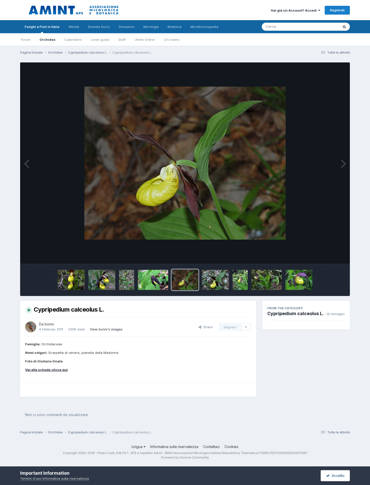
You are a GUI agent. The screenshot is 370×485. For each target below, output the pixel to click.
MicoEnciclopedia (204, 27)
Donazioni (126, 27)
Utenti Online (145, 40)
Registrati (337, 10)
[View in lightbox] (185, 163)
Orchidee (47, 40)
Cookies (231, 446)
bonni (49, 324)
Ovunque (325, 26)
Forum (25, 40)
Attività (73, 27)
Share (207, 327)
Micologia (151, 27)
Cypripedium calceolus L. (295, 313)
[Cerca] (344, 27)
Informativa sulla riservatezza (174, 446)
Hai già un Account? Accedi (294, 10)
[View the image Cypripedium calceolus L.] (71, 280)
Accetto (337, 475)
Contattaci (211, 446)
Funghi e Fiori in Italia (42, 27)
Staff (122, 40)
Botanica (174, 27)
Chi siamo (171, 40)
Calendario (73, 40)
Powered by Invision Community (185, 457)
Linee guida (100, 40)
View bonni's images (106, 329)
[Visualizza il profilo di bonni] (30, 326)
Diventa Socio (99, 27)
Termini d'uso (31, 478)
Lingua (137, 446)
